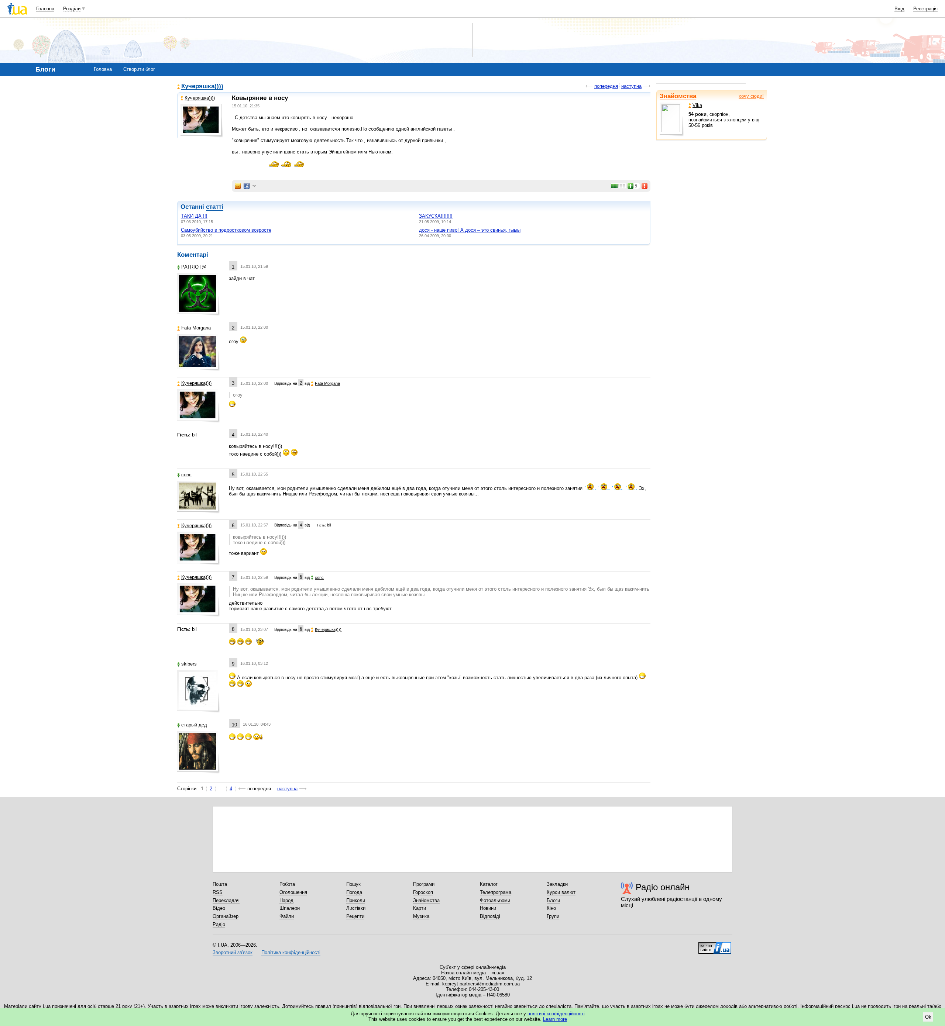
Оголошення (293, 892)
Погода (354, 892)
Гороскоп (423, 892)
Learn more (555, 1019)
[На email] (238, 186)
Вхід (899, 8)
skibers (189, 664)
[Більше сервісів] (254, 186)
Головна (45, 8)
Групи (553, 916)
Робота (287, 884)
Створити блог (139, 69)
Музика (421, 916)
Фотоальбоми (495, 900)
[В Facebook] (247, 186)
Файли (286, 916)
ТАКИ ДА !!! (194, 216)
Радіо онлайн (663, 887)
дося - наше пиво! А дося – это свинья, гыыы (469, 230)
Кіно (551, 908)
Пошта (220, 884)
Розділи (71, 8)
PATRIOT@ (193, 267)
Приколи (355, 900)
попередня (606, 86)
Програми (423, 884)
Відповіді (490, 916)
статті (214, 206)
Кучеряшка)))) (202, 86)
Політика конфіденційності (290, 952)
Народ (286, 900)
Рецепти (355, 916)
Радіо (219, 924)
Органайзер (225, 916)
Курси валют (561, 892)
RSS (218, 892)
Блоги (553, 900)
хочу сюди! (751, 96)
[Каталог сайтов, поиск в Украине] (714, 945)
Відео (219, 908)
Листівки (355, 908)
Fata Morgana (196, 328)
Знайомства (678, 96)
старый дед (194, 725)
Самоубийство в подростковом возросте (226, 230)
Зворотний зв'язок (232, 952)
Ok (928, 1017)
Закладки (557, 884)
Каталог (489, 884)
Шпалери (289, 908)
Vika (697, 105)
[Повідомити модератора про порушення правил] (644, 186)
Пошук (353, 884)
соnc (186, 474)
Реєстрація (925, 8)
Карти (419, 908)
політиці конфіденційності (556, 1013)
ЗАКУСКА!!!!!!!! (436, 216)
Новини (488, 908)
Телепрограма (495, 892)
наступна (631, 86)
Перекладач (226, 900)
